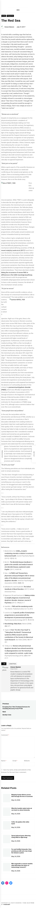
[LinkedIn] (2, 882)
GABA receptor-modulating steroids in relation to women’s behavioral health (19, 553)
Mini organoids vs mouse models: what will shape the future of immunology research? (22, 865)
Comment (5, 735)
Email (15, 761)
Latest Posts (12, 663)
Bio (4, 663)
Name (3, 761)
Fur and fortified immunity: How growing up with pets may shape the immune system (21, 851)
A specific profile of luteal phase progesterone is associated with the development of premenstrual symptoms (19, 615)
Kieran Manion (9, 27)
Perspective (10, 15)
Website (27, 761)
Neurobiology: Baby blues (13, 624)
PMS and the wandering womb (22, 606)
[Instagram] (6, 882)
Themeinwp (6, 904)
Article (3, 15)
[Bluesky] (10, 882)
